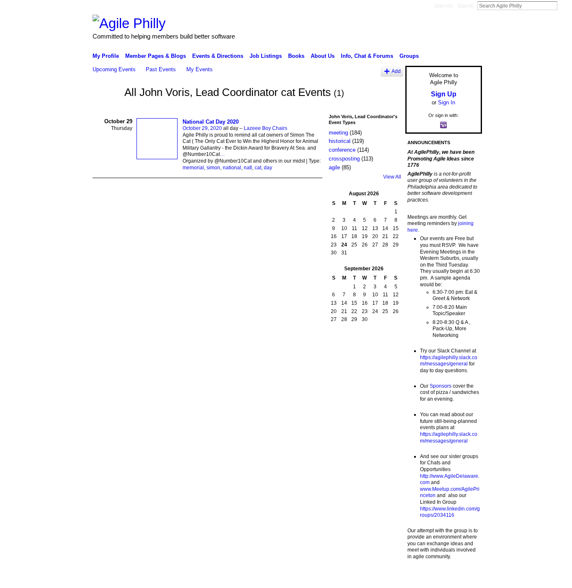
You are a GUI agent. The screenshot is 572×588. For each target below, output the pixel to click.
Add (396, 71)
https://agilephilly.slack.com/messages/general (448, 361)
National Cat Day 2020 (211, 122)
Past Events (161, 69)
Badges (387, 578)
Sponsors (440, 386)
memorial (193, 168)
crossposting (344, 158)
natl (248, 168)
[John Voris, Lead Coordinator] (106, 107)
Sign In (465, 6)
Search (564, 5)
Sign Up (443, 6)
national (232, 168)
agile (334, 167)
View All (392, 177)
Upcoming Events (114, 69)
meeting (338, 133)
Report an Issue (420, 578)
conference (342, 150)
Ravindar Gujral (155, 578)
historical (339, 141)
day (268, 168)
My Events (199, 69)
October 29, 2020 (202, 128)
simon (213, 168)
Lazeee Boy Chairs (265, 128)
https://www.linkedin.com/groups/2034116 (450, 512)
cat (258, 168)
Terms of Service (463, 578)
